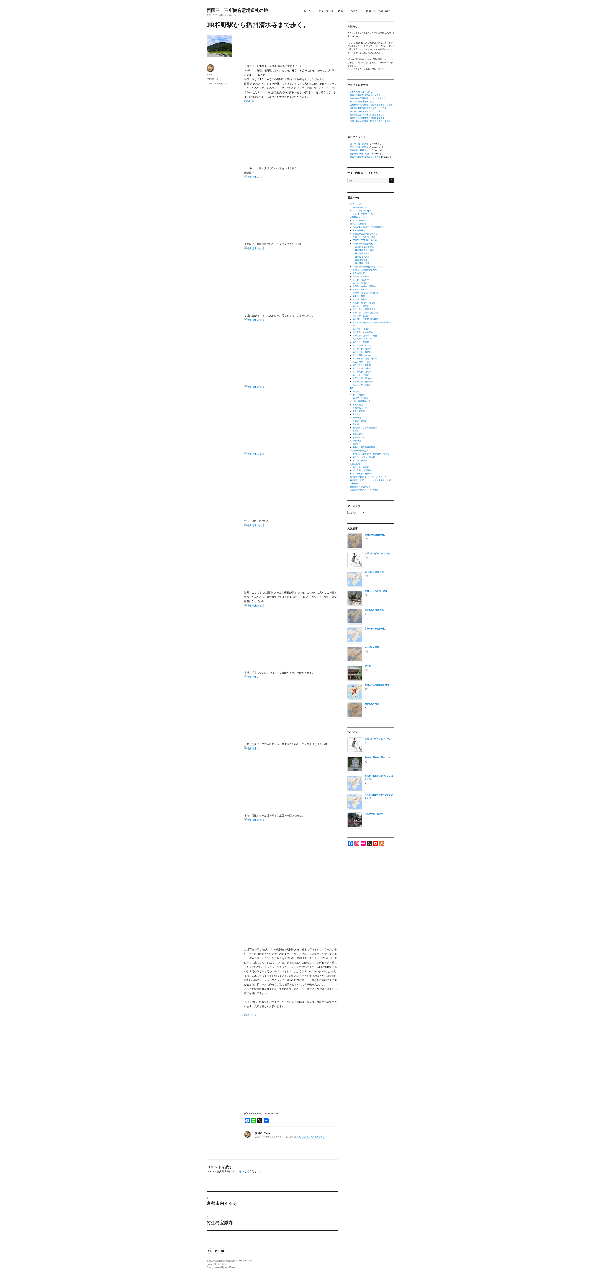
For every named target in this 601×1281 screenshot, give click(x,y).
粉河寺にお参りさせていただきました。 (368, 114)
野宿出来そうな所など (360, 487)
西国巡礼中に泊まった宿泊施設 (364, 490)
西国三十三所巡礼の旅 (217, 83)
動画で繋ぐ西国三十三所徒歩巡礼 (368, 227)
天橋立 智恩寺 (360, 421)
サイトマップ (326, 11)
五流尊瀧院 (358, 404)
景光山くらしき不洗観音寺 (365, 427)
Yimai (210, 74)
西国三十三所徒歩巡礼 (378, 11)
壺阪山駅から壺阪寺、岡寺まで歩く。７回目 (370, 121)
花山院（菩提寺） (361, 398)
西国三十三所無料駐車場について (368, 266)
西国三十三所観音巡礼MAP (365, 270)
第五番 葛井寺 (360, 289)
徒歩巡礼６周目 (362, 260)
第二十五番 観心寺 (362, 473)
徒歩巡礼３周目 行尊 (364, 250)
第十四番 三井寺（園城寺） (366, 319)
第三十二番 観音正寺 (363, 381)
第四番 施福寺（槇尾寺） (365, 286)
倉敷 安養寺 (359, 411)
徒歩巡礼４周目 (362, 253)
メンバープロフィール (363, 214)
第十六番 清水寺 (361, 329)
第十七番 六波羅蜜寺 (363, 332)
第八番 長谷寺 (360, 299)
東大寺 (356, 431)
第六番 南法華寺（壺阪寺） (366, 293)
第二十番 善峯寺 (361, 342)
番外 (352, 388)
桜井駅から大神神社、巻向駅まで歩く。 (368, 118)
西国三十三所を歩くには (364, 237)
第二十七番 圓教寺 (362, 365)
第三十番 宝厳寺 (361, 375)
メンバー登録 (359, 220)
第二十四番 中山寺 (362, 355)
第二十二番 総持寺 (359, 144)
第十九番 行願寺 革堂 (362, 339)
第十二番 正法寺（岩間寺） (366, 312)
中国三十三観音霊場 (359, 450)
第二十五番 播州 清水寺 (365, 358)
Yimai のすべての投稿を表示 (311, 1137)
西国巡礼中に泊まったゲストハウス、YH (368, 477)
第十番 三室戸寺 (361, 306)
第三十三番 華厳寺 (362, 385)
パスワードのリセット (363, 211)
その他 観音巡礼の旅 (360, 401)
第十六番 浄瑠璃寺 (362, 470)
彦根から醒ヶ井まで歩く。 (362, 91)
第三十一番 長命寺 (362, 378)
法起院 (356, 391)
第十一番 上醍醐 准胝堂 (364, 309)
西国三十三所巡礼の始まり (365, 240)
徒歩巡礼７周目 (362, 263)
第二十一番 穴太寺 (362, 345)
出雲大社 (357, 414)
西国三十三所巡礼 (348, 11)
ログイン (239, 1171)
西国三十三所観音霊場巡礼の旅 (237, 10)
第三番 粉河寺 (360, 283)
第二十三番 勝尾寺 (362, 352)
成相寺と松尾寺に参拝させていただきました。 (371, 108)
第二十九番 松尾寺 (362, 372)
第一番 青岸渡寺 (361, 276)
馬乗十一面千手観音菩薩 (364, 447)
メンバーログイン (358, 207)
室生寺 (356, 424)
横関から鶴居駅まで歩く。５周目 (365, 95)
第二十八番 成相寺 (362, 368)
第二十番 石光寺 (361, 467)
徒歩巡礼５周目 (362, 257)
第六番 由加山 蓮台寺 (364, 457)
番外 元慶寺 (359, 395)
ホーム (307, 11)
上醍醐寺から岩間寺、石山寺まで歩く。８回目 (371, 105)
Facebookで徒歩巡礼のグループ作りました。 (370, 98)
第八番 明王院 (360, 460)
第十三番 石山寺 (361, 316)
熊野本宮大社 (359, 434)
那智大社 (357, 444)
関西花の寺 (355, 464)
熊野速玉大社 (359, 437)
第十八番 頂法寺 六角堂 (365, 335)
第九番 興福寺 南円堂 (364, 303)
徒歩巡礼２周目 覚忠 (359, 150)
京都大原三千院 (360, 408)
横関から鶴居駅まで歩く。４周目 (365, 157)
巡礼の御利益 (359, 230)
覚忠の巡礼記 (359, 273)
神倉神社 (357, 441)
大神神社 (357, 418)
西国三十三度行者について (365, 234)
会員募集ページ (357, 217)
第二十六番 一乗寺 (362, 362)
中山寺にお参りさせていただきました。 (368, 111)
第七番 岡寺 (359, 296)
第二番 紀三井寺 (361, 280)
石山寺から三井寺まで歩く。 (363, 101)
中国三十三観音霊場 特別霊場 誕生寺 (371, 454)
